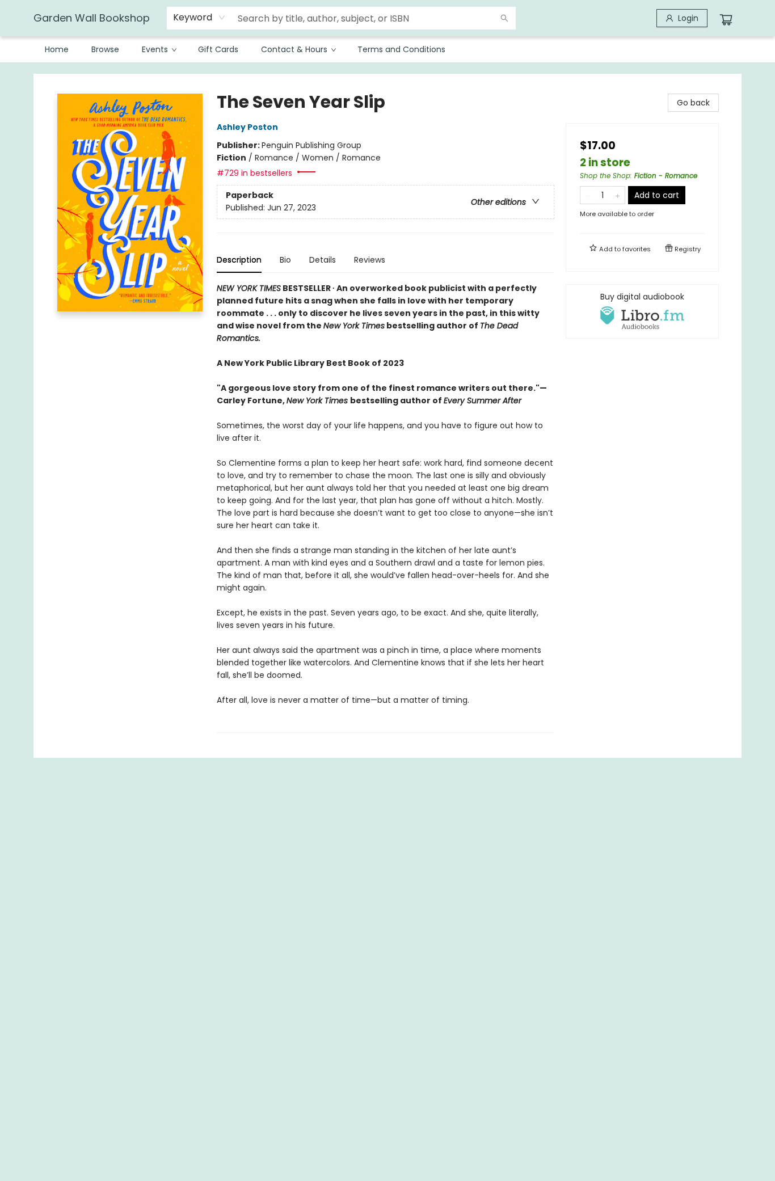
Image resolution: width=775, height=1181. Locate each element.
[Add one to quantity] (617, 195)
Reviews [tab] (369, 259)
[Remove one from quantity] (587, 195)
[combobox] (199, 17)
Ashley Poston (247, 127)
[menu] (387, 49)
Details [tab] (322, 259)
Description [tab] (239, 259)
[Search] (504, 18)
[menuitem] (56, 49)
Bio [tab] (285, 259)
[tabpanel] (385, 507)
